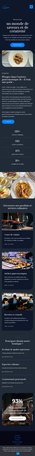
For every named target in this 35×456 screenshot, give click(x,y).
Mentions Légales (17, 442)
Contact (17, 444)
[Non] (33, 451)
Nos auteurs (17, 437)
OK (18, 453)
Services (17, 439)
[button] (17, 418)
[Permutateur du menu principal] (31, 7)
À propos (17, 435)
